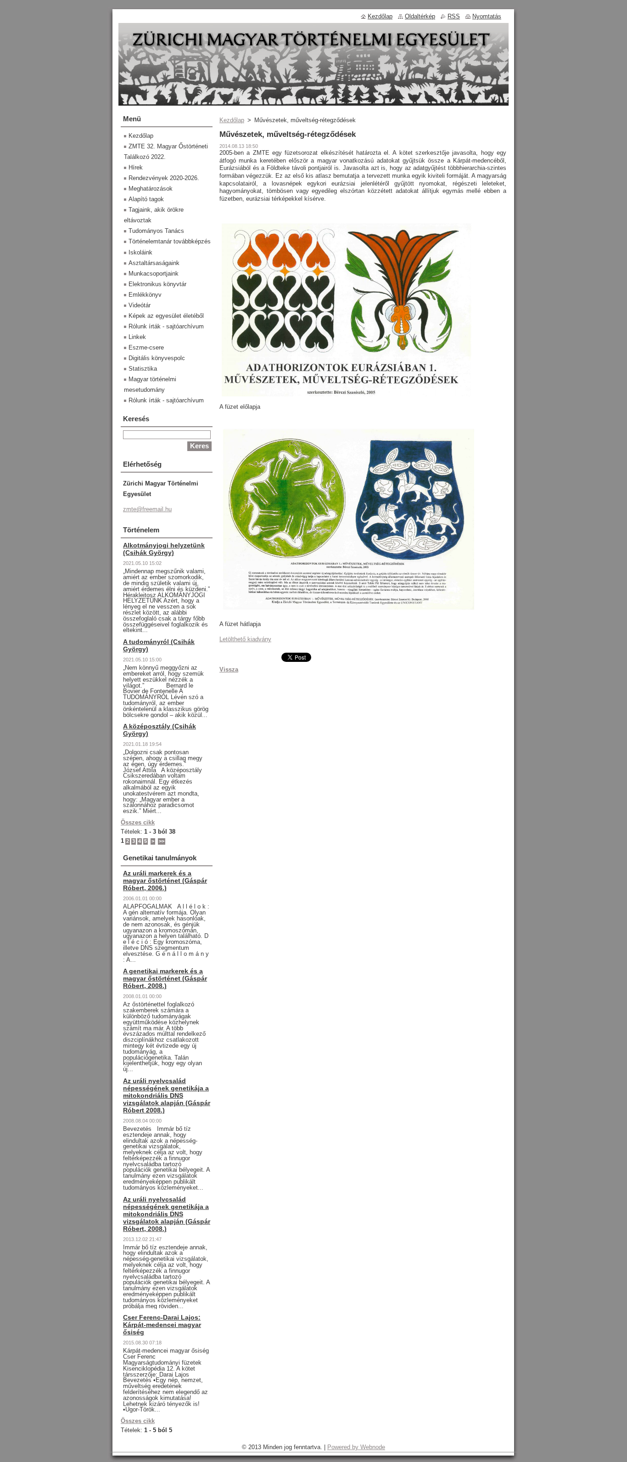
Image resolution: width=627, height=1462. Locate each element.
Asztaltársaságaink (154, 263)
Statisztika (143, 368)
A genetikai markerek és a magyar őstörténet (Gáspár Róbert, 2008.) (165, 978)
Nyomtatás (486, 16)
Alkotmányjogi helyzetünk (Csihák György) (164, 549)
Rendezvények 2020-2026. (164, 178)
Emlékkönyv (145, 294)
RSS (454, 16)
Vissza (228, 669)
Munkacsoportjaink (154, 273)
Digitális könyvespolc (157, 358)
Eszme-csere (146, 347)
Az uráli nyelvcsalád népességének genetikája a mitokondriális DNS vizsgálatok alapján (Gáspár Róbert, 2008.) (166, 1214)
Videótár (140, 305)
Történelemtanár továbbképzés (170, 241)
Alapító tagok (146, 199)
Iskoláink (140, 252)
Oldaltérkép (420, 16)
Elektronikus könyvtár (157, 284)
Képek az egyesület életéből (166, 315)
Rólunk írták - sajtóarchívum (166, 326)
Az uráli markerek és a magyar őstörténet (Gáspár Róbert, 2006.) (165, 880)
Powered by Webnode (356, 1447)
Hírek (136, 167)
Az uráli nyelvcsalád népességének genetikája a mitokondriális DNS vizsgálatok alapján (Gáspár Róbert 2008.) (166, 1095)
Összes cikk (138, 822)
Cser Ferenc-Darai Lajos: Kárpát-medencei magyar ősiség (162, 1325)
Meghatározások (151, 188)
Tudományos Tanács (156, 230)
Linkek (137, 336)
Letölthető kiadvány (245, 639)
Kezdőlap (231, 120)
